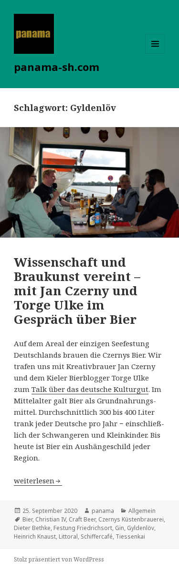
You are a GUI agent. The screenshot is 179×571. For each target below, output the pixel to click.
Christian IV (50, 519)
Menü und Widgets (155, 53)
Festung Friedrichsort (82, 528)
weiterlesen (38, 480)
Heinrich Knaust (35, 536)
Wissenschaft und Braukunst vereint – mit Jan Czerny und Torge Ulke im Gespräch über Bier (77, 290)
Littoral (68, 536)
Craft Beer (82, 519)
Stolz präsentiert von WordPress (59, 559)
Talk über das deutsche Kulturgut (90, 389)
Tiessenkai (130, 536)
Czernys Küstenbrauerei (131, 519)
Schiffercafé (97, 536)
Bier (27, 519)
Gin (119, 528)
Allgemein (142, 511)
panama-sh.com (56, 67)
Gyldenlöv (140, 528)
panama (103, 511)
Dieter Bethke (32, 528)
